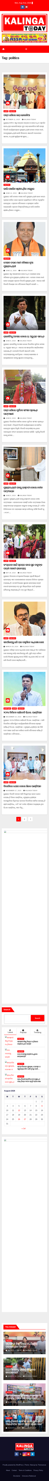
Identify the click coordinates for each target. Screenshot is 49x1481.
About (8, 1470)
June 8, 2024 (11, 418)
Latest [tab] (10, 1032)
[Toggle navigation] (26, 49)
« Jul (24, 1128)
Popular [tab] (23, 1032)
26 (19, 1119)
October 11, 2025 (13, 119)
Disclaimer (16, 1476)
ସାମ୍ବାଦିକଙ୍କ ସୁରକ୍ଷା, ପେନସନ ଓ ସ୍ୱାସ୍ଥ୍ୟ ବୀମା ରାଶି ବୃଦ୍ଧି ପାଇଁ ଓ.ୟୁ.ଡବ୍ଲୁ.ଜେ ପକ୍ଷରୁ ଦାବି (28, 1069)
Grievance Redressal (29, 1476)
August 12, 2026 (15, 1402)
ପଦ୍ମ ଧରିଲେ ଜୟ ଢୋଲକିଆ (17, 115)
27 (25, 1119)
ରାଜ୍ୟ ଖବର (12, 111)
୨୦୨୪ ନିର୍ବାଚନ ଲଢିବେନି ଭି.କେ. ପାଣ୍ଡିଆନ (23, 712)
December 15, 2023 (14, 717)
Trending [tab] (37, 1032)
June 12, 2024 (11, 193)
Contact (14, 1470)
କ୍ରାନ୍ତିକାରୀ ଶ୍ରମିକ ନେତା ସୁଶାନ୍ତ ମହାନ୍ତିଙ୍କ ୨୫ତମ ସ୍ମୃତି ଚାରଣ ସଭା (24, 1423)
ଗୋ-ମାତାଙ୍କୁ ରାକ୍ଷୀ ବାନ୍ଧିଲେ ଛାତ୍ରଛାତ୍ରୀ (21, 1371)
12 (19, 1110)
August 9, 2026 (14, 1428)
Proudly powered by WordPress (13, 1465)
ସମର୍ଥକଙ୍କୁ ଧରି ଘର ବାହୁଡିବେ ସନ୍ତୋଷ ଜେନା (24, 642)
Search (7, 1009)
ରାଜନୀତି (6, 111)
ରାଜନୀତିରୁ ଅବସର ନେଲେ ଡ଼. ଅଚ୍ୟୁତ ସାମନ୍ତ (24, 336)
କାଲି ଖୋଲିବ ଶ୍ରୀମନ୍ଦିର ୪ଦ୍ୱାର (19, 188)
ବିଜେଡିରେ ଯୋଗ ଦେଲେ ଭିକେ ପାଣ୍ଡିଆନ (22, 786)
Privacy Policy (38, 1470)
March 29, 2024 (12, 646)
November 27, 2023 (14, 790)
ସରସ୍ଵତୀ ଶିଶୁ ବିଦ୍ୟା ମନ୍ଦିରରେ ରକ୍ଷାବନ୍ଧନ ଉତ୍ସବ (21, 1345)
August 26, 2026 (15, 1376)
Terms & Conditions (25, 1470)
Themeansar (42, 1465)
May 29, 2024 (11, 573)
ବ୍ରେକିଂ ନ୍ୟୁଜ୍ (7, 708)
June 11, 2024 (11, 270)
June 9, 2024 (11, 341)
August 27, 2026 (15, 1350)
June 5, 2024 (11, 495)
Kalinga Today (30, 119)
